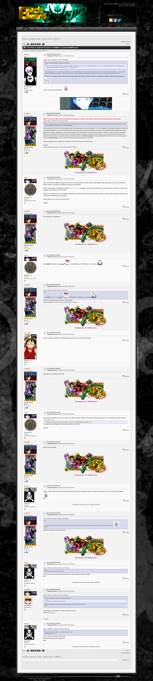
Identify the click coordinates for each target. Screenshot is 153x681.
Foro (26, 29)
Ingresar (61, 29)
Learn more (124, 676)
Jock (26, 177)
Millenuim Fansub (75, 188)
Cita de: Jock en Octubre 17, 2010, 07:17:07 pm (57, 62)
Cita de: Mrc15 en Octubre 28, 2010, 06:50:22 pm (56, 518)
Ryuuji (26, 54)
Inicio (19, 29)
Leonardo (27, 333)
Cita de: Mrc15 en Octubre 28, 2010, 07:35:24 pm (56, 595)
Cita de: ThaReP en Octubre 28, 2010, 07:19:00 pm (56, 567)
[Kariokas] (27, 92)
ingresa (126, 4)
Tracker (54, 29)
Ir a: (119, 660)
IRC (47, 29)
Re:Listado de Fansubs (53, 54)
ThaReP (27, 113)
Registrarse (71, 29)
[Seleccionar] (51, 419)
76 (43, 44)
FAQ (32, 29)
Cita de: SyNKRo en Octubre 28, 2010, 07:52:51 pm (56, 628)
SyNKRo (27, 590)
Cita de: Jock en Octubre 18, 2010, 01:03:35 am (56, 290)
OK (118, 676)
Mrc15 (26, 486)
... (29, 44)
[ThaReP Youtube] (27, 153)
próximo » (128, 41)
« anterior (122, 41)
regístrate (132, 4)
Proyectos (39, 29)
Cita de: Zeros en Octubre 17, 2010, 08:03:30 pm (56, 59)
